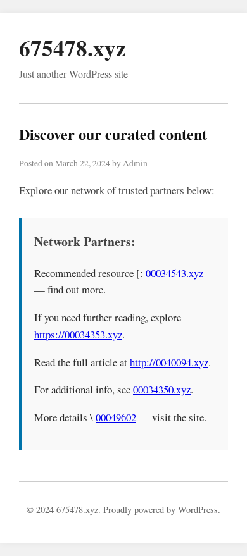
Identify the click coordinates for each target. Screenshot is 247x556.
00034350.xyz (162, 389)
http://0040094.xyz (169, 362)
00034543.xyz (174, 273)
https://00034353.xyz (78, 334)
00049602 (116, 417)
